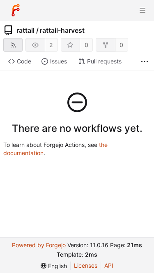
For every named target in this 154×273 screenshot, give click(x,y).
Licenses (85, 265)
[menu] (54, 265)
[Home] (15, 10)
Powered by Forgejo (39, 244)
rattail (25, 30)
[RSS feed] (13, 45)
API (108, 265)
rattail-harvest (62, 30)
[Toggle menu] (142, 10)
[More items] (144, 61)
